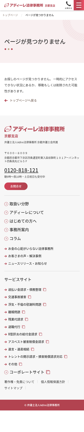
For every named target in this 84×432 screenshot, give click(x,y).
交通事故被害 (17, 297)
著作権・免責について (19, 381)
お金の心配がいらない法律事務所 (30, 248)
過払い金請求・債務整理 (24, 289)
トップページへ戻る (23, 100)
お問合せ (16, 186)
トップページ (10, 15)
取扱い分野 (19, 203)
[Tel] (68, 5)
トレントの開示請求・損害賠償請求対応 (35, 356)
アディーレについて (26, 212)
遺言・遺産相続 (18, 349)
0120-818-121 (21, 170)
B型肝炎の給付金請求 (22, 334)
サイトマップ (13, 387)
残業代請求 (15, 319)
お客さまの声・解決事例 (24, 256)
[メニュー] (79, 5)
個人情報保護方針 (53, 381)
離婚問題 (14, 312)
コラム (15, 238)
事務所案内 (19, 229)
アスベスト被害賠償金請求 (26, 342)
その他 (12, 364)
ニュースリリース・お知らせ (27, 263)
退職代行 (14, 327)
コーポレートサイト (26, 372)
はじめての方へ (23, 221)
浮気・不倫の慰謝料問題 (24, 304)
